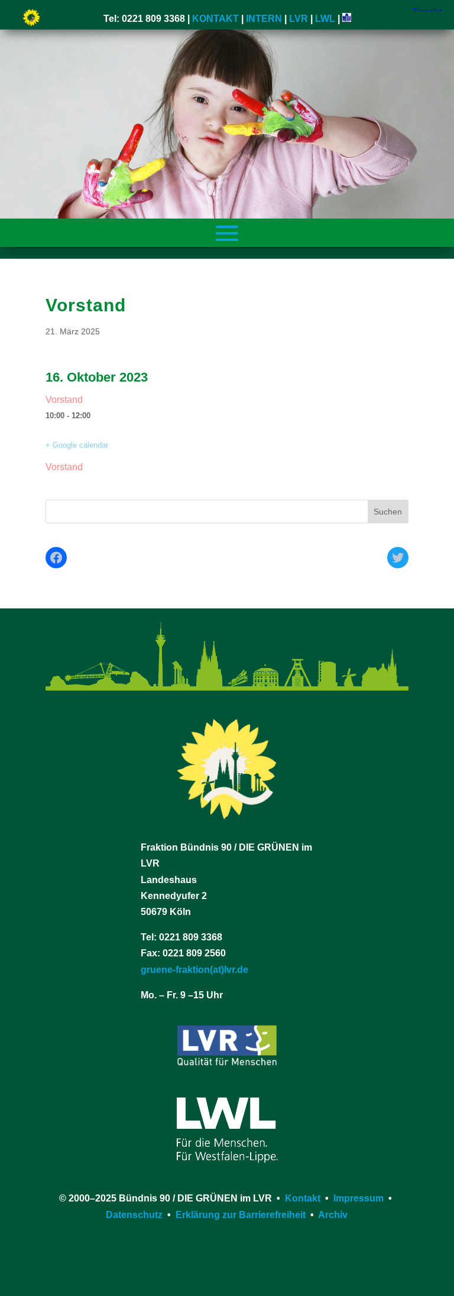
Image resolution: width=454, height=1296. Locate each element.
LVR (298, 19)
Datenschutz (134, 1215)
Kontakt (302, 1198)
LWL (325, 19)
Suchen (388, 511)
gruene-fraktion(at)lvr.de (194, 970)
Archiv (333, 1215)
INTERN (264, 19)
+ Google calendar (77, 445)
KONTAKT (215, 19)
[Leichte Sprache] (346, 19)
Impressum (358, 1198)
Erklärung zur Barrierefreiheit (241, 1215)
